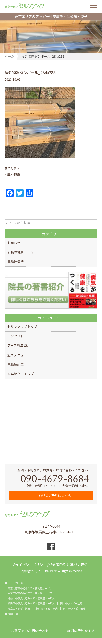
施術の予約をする (76, 630)
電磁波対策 (15, 364)
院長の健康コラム (20, 252)
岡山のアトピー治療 (71, 603)
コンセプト (15, 336)
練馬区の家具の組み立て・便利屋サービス (31, 603)
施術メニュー (17, 355)
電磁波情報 (15, 261)
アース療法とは (18, 345)
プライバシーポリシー (29, 564)
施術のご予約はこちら (54, 495)
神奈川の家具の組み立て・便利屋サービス (31, 598)
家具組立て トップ (20, 373)
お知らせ (13, 242)
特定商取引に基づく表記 (68, 564)
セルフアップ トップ (22, 326)
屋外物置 (13, 174)
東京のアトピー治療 (19, 608)
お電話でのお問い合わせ (25, 630)
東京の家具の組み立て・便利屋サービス (30, 588)
